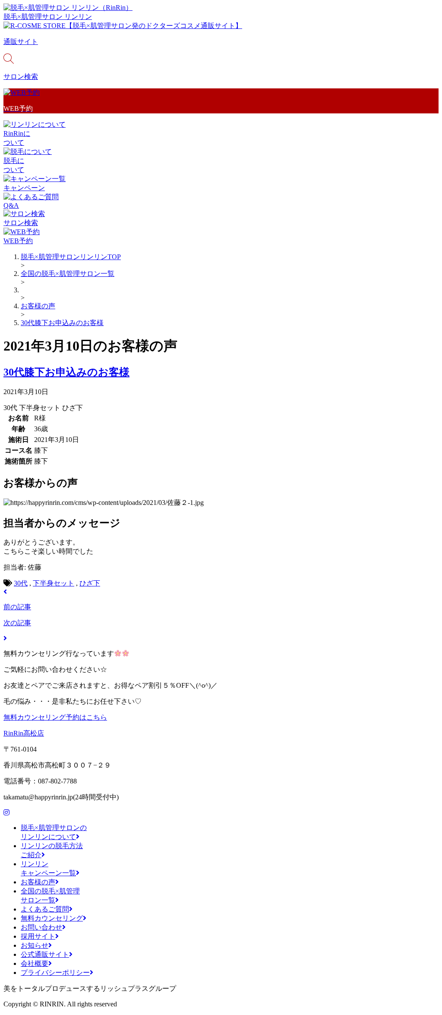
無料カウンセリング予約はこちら (55, 717)
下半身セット (53, 583)
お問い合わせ (41, 927)
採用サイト (38, 936)
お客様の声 (38, 882)
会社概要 (34, 963)
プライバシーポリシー (55, 972)
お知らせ (34, 945)
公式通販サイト (45, 954)
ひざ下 (89, 583)
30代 (21, 583)
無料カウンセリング (52, 918)
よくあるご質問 (45, 909)
